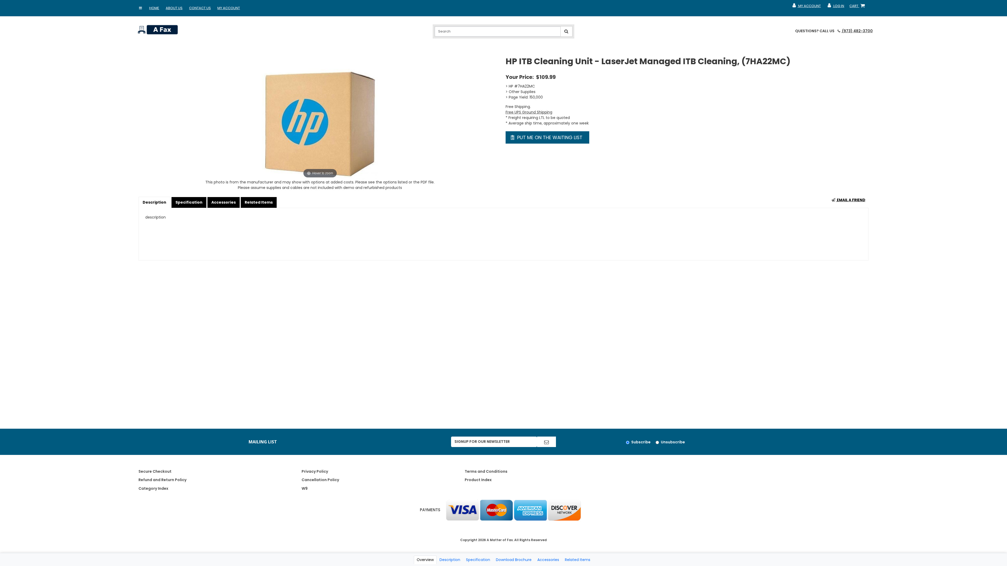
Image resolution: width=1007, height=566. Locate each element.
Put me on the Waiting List (549, 137)
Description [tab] (450, 559)
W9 (305, 488)
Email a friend (850, 200)
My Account (228, 8)
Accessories (223, 202)
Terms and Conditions (486, 471)
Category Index (153, 488)
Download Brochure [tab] (514, 559)
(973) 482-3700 (857, 31)
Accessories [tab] (548, 559)
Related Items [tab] (577, 559)
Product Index (478, 479)
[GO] (546, 442)
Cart (858, 7)
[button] (140, 8)
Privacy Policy (315, 471)
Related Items (259, 202)
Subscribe (641, 442)
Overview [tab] (425, 559)
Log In (835, 7)
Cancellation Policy (320, 479)
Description (154, 202)
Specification (188, 202)
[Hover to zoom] (320, 117)
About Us (174, 8)
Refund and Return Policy (162, 479)
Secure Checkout (155, 471)
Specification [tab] (478, 559)
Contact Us (200, 8)
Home (154, 8)
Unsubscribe (673, 442)
